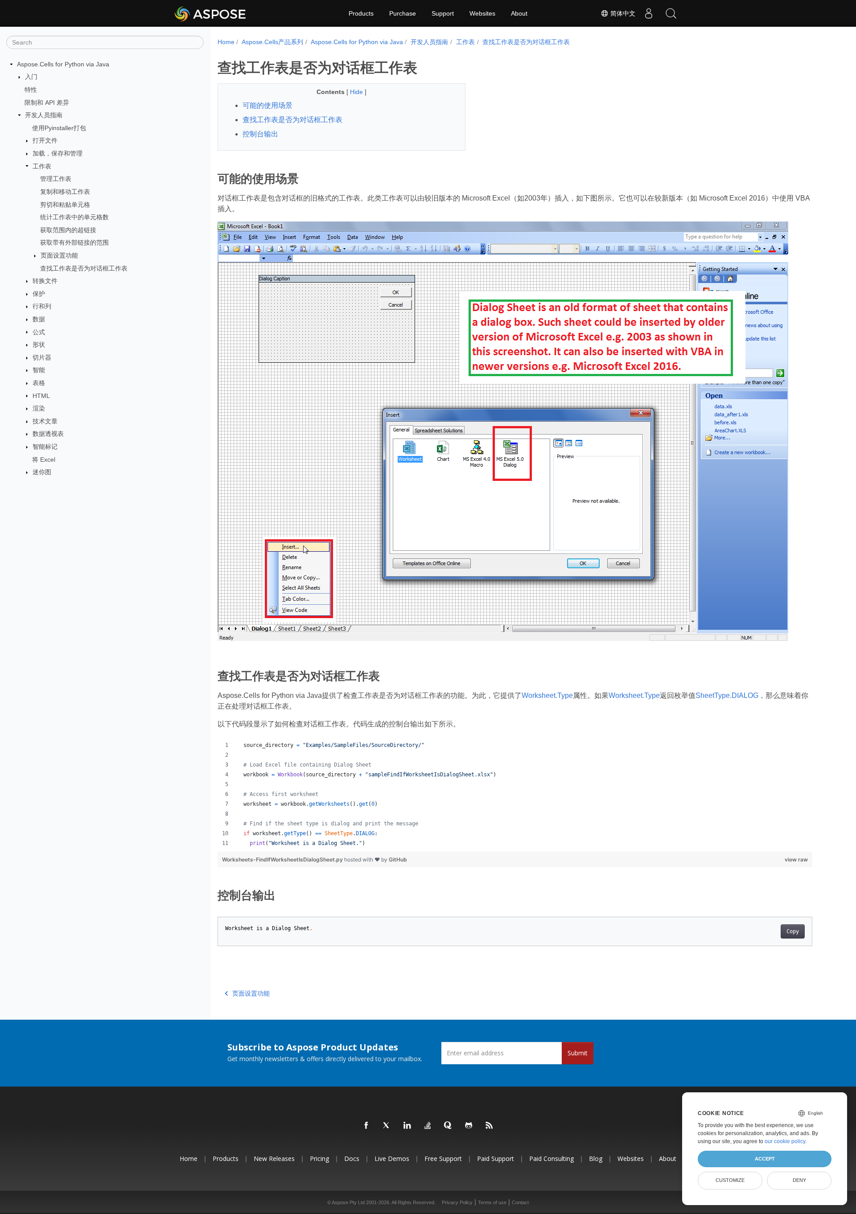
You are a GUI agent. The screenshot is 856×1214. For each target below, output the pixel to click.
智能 (39, 369)
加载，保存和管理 (57, 153)
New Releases (274, 1158)
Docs (351, 1158)
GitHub (398, 859)
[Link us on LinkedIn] (407, 1126)
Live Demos (391, 1158)
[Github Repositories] (469, 1126)
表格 (39, 382)
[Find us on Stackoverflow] (428, 1126)
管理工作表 (55, 178)
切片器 (42, 357)
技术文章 (45, 421)
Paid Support (495, 1158)
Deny (799, 1180)
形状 (39, 344)
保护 (39, 293)
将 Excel (43, 459)
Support (443, 13)
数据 (39, 319)
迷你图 (42, 472)
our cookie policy (785, 1141)
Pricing (319, 1158)
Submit (578, 1053)
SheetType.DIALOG (727, 695)
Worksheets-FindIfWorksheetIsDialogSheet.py (283, 859)
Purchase (402, 13)
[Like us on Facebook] (366, 1126)
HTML (41, 395)
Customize (730, 1180)
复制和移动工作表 (65, 191)
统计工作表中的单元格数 (74, 217)
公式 (39, 332)
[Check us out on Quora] (448, 1126)
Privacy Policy (457, 1202)
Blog (595, 1158)
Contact (520, 1202)
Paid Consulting (551, 1158)
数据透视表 (48, 433)
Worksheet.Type (547, 695)
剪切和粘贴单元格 (65, 204)
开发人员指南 (43, 115)
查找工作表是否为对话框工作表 (84, 268)
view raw (796, 859)
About (519, 13)
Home (226, 41)
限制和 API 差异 (47, 102)
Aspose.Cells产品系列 (272, 41)
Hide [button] (357, 91)
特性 (31, 89)
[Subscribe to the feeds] (489, 1126)
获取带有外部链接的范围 (74, 242)
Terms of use (492, 1202)
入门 (31, 76)
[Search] (671, 13)
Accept (765, 1158)
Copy (792, 931)
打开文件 (45, 140)
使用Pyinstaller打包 (59, 127)
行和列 (42, 306)
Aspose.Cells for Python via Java (63, 64)
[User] (649, 13)
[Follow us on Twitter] (387, 1126)
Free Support (443, 1158)
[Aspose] (210, 13)
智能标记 (45, 446)
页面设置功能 (59, 255)
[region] (515, 794)
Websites (482, 13)
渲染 (39, 408)
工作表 (42, 166)
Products (361, 13)
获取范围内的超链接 (68, 230)
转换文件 (45, 280)
